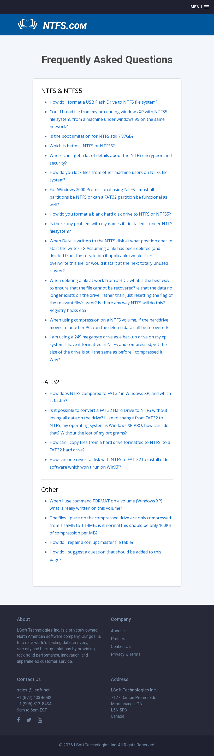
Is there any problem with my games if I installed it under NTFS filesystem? (111, 227)
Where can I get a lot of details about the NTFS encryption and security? (111, 159)
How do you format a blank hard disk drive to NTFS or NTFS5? (110, 214)
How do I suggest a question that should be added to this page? (105, 555)
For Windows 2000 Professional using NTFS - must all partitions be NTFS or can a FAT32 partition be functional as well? (108, 197)
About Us (119, 630)
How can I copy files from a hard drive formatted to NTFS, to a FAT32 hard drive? (110, 446)
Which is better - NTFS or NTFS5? (82, 146)
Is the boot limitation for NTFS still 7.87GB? (92, 136)
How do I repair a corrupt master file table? (92, 542)
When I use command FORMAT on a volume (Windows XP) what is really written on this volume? (106, 504)
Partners (119, 638)
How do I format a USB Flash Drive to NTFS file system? (103, 102)
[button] (199, 7)
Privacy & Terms (126, 654)
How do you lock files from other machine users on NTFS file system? (109, 176)
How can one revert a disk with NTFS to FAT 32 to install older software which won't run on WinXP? (110, 463)
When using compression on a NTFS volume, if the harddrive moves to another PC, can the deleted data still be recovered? (109, 323)
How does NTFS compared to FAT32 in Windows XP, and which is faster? (110, 397)
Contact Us (121, 646)
